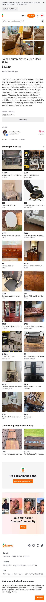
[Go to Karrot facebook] (29, 545)
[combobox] (21, 21)
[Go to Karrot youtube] (38, 545)
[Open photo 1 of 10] (12, 40)
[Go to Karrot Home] (8, 545)
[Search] (42, 21)
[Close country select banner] (43, 2)
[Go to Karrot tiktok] (42, 545)
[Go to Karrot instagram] (33, 545)
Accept (40, 598)
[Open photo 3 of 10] (39, 33)
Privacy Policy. (11, 592)
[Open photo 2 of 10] (28, 33)
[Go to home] (2, 15)
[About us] (37, 16)
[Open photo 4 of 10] (28, 48)
